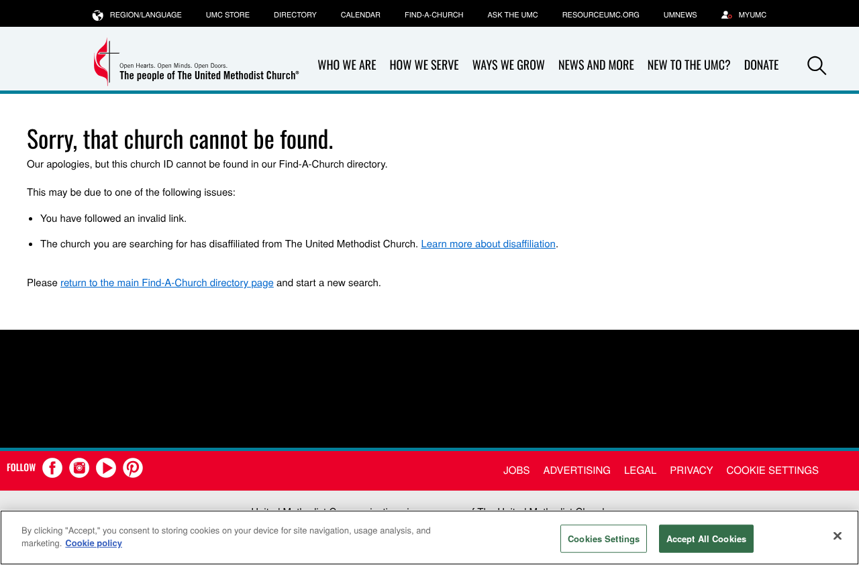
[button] (816, 65)
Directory (295, 14)
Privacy (691, 470)
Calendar (361, 14)
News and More (596, 65)
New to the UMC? (689, 65)
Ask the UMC (512, 14)
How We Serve (423, 65)
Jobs (516, 470)
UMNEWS (680, 14)
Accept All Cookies (706, 538)
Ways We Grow (508, 65)
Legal (640, 470)
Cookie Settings (773, 470)
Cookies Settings (604, 538)
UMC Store (228, 14)
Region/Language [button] (146, 14)
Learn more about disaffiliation (488, 244)
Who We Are (346, 65)
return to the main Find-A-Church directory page (167, 282)
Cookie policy (93, 542)
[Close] (837, 535)
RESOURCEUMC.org (601, 14)
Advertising (577, 470)
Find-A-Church (434, 14)
